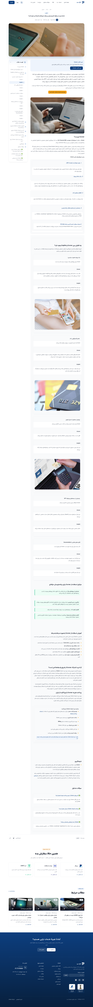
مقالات (42, 974)
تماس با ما (33, 2)
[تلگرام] (83, 980)
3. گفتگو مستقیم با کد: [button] (78, 193)
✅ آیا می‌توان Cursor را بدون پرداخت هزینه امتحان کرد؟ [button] (68, 795)
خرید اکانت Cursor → (76, 68)
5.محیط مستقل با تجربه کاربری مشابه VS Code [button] (70, 224)
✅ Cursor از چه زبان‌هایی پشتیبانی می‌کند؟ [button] (70, 822)
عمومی (46, 13)
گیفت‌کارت (58, 984)
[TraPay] (80, 2)
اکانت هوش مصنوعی (56, 966)
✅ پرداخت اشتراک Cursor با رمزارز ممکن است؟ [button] (69, 809)
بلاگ (53, 2)
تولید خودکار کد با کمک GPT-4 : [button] (73, 163)
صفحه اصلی (66, 2)
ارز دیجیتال (58, 976)
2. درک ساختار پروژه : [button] (78, 176)
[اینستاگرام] (79, 980)
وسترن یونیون (58, 974)
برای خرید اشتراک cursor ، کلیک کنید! (57, 92)
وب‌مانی (59, 979)
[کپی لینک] (10, 838)
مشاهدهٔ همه (12, 891)
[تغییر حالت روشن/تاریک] (21, 2)
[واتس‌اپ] (76, 980)
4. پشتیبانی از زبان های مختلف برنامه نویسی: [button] (71, 208)
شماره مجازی (58, 982)
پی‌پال (59, 969)
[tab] (57, 170)
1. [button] (80, 163)
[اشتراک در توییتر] (13, 838)
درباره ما (39, 2)
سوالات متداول (46, 2)
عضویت (11, 2)
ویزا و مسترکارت (57, 971)
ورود (17, 2)
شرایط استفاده (41, 979)
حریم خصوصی (19, 999)
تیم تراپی (36, 776)
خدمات (60, 2)
